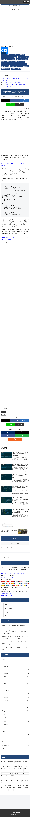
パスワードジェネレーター (19, 61)
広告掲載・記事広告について (8, 593)
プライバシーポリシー (6, 595)
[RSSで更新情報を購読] (15, 439)
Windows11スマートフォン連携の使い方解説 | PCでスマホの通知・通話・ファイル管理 (15, 637)
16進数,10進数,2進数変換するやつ (7, 64)
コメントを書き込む (15, 543)
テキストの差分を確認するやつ (7, 61)
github (24, 573)
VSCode (3, 414)
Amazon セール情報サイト (6, 54)
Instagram (6, 573)
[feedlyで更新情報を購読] (22, 435)
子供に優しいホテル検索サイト (18, 54)
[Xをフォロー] (22, 432)
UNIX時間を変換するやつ (16, 68)
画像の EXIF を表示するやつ (21, 64)
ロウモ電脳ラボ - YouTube (7, 577)
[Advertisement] (15, 28)
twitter (2, 573)
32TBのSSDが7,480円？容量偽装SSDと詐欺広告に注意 (15, 648)
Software (4, 411)
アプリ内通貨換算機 (24, 66)
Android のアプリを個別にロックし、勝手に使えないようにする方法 (15, 632)
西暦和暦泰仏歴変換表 (5, 68)
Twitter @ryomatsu (9, 605)
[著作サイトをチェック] (8, 432)
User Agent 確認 (12, 59)
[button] (19, 104)
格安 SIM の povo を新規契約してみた (12, 82)
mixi (21, 573)
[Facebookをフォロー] (8, 435)
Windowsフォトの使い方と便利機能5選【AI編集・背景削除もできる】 (15, 643)
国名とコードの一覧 (5, 66)
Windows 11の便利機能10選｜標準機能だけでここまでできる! (15, 626)
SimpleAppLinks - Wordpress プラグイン (9, 57)
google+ (18, 573)
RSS (6, 615)
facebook (12, 573)
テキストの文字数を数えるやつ (22, 59)
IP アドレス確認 (4, 59)
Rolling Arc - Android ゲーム (23, 57)
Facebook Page (9, 608)
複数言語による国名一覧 (14, 66)
